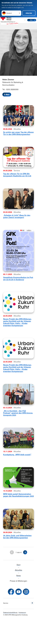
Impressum (22, 612)
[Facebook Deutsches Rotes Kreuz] (11, 592)
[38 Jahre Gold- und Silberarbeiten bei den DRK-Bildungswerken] (18, 519)
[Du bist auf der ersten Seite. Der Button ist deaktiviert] (12, 552)
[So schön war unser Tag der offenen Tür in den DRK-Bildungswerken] (18, 115)
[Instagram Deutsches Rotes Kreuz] (26, 592)
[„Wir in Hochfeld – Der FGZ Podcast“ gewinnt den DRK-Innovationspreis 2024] (18, 394)
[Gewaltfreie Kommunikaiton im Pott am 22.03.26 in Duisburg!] (18, 250)
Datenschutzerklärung (10, 612)
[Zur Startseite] (9, 20)
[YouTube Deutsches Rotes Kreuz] (18, 592)
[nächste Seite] (25, 552)
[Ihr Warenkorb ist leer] (25, 20)
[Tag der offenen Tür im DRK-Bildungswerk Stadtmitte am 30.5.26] (18, 157)
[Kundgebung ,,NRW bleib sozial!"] (18, 438)
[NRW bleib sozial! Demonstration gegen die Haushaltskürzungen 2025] (18, 477)
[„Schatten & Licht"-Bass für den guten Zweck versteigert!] (18, 198)
